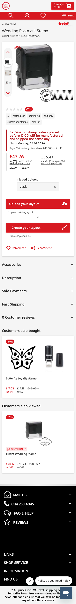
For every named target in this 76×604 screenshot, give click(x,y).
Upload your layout (24, 204)
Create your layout (25, 228)
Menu (71, 15)
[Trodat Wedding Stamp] (38, 432)
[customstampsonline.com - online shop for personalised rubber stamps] (6, 6)
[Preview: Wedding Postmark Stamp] (8, 62)
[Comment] (14, 109)
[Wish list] (43, 16)
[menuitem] (68, 16)
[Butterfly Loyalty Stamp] (38, 357)
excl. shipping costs (20, 163)
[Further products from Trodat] (65, 24)
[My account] (27, 16)
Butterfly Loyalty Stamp (21, 378)
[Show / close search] (11, 16)
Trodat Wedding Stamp (21, 454)
